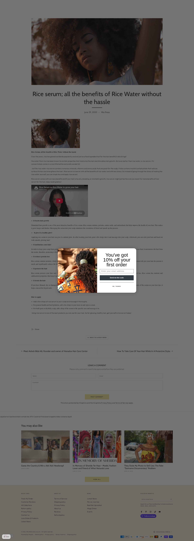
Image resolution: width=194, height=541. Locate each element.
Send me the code (117, 278)
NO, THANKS (117, 286)
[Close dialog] (134, 250)
